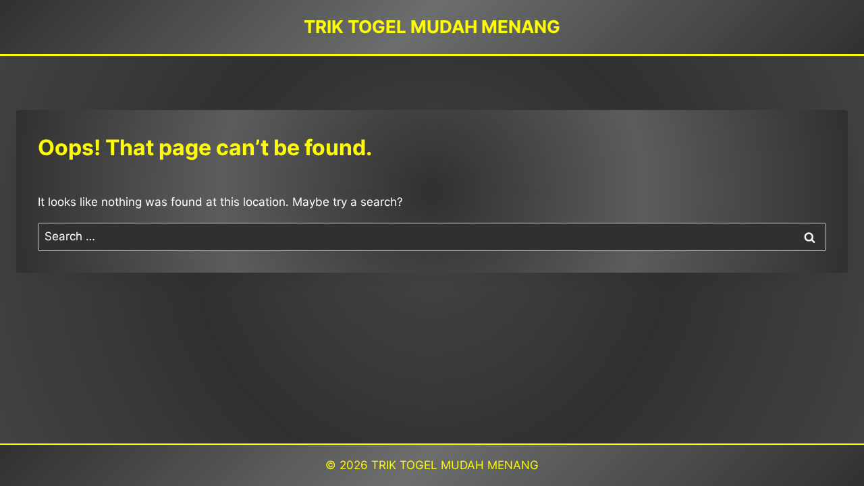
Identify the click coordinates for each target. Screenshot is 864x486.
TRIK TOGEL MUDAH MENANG (455, 465)
